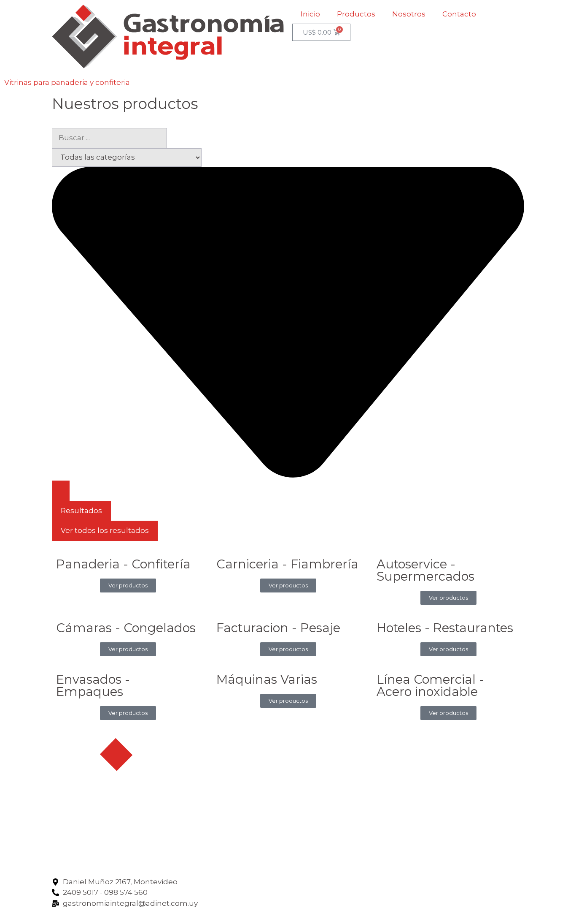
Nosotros (408, 14)
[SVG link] (168, 36)
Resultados (81, 510)
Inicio (310, 14)
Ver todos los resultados (105, 530)
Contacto (459, 14)
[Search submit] (61, 491)
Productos (356, 14)
